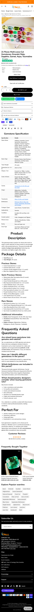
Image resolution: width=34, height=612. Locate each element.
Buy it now (17, 94)
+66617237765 (23, 546)
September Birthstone (18, 502)
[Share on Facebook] (2, 128)
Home (3, 11)
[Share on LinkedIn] (9, 128)
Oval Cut (17, 494)
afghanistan (16, 504)
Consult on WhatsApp (9, 99)
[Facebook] (2, 586)
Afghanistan (6, 491)
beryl (4, 489)
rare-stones (13, 507)
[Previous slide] (2, 2)
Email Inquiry (21, 99)
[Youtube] (8, 586)
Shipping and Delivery (8, 107)
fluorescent (26, 504)
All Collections (5, 564)
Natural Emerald (7, 494)
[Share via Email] (15, 128)
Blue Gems (6, 502)
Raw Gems (4, 557)
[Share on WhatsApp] (18, 128)
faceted (18, 489)
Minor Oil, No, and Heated (21, 199)
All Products (4, 567)
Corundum (6, 496)
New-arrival (15, 496)
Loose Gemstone (17, 491)
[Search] (5, 6)
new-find (5, 510)
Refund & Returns (7, 111)
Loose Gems (17, 11)
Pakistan (5, 507)
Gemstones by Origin (7, 555)
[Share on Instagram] (21, 128)
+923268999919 (13, 546)
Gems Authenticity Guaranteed (10, 103)
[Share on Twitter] (5, 128)
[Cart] (32, 6)
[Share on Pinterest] (12, 128)
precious (22, 507)
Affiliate (3, 569)
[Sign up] (30, 526)
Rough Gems (9, 11)
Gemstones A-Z (27, 11)
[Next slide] (32, 2)
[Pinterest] (20, 586)
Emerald (10, 489)
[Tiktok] (11, 586)
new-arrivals (11, 125)
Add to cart (23, 90)
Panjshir (25, 494)
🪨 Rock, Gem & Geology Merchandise (12, 562)
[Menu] (2, 6)
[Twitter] (14, 586)
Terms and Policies (17, 609)
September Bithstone (9, 499)
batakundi (14, 510)
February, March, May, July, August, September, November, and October (22, 203)
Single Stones (6, 504)
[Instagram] (5, 586)
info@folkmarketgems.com (13, 545)
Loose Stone (26, 489)
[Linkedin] (17, 586)
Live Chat (13, 548)
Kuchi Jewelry (5, 560)
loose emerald (22, 499)
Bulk (20, 510)
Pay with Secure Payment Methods (11, 115)
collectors (5, 125)
